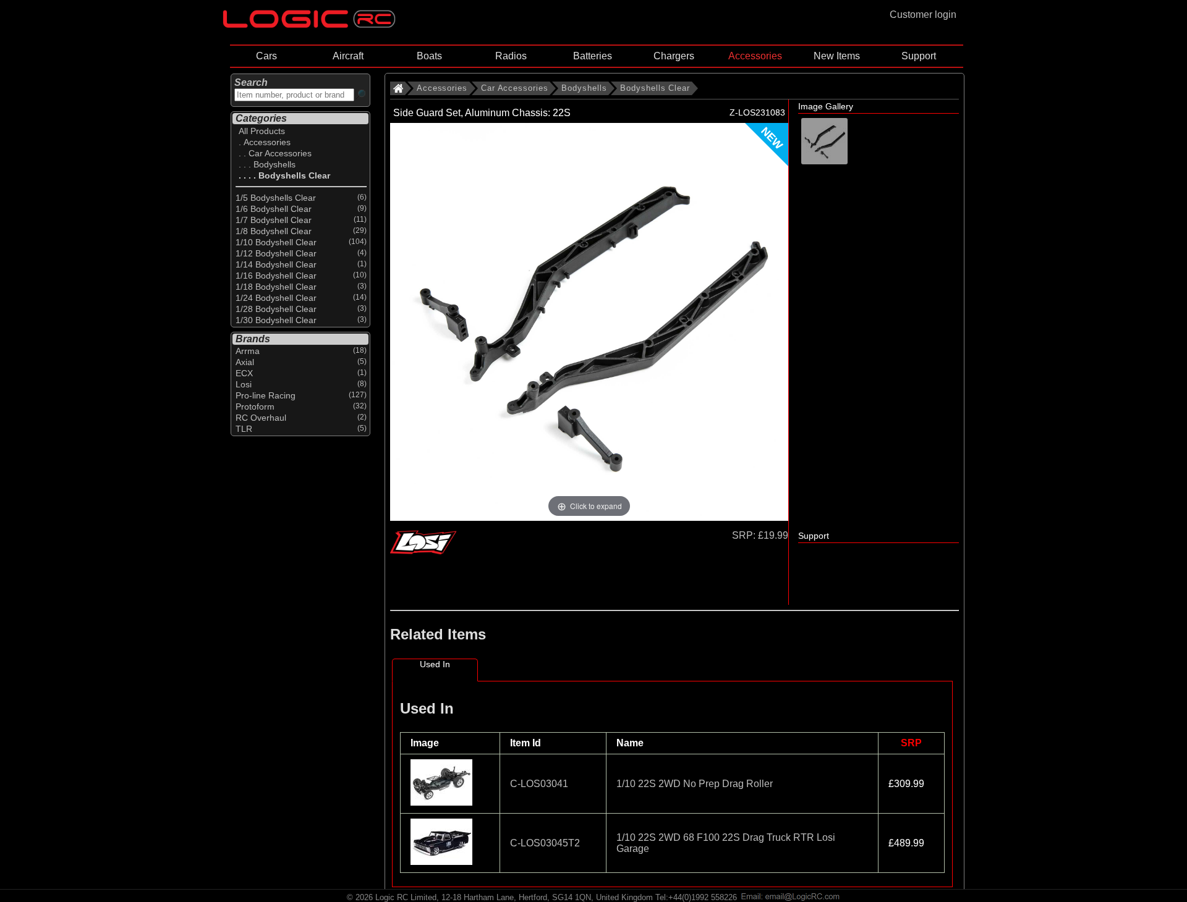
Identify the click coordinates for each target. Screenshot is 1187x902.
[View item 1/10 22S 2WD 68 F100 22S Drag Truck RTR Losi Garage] (443, 861)
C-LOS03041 (539, 783)
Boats (429, 56)
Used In (435, 664)
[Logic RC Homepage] (309, 25)
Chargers (673, 56)
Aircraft (348, 56)
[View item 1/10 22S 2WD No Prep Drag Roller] (443, 802)
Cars (266, 56)
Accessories (755, 56)
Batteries (592, 56)
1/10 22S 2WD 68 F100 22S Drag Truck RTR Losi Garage (725, 843)
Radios (511, 56)
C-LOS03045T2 (545, 843)
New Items (837, 56)
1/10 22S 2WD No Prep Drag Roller (694, 783)
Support (918, 56)
